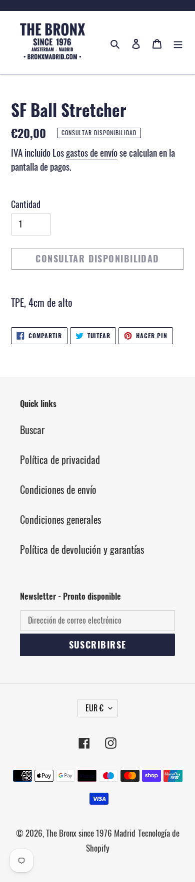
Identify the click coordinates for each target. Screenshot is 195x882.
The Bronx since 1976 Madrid (91, 833)
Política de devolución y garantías (82, 549)
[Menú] (178, 42)
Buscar (32, 429)
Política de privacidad (60, 459)
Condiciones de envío (58, 489)
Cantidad (25, 204)
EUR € (95, 708)
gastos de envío (92, 152)
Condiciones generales (60, 519)
